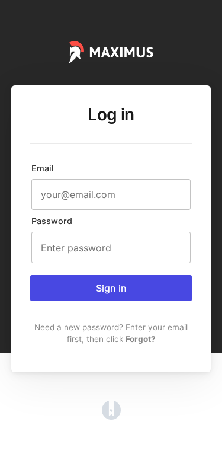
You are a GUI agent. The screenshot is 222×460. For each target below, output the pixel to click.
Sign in (111, 288)
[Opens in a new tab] (111, 416)
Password (51, 221)
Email (42, 168)
